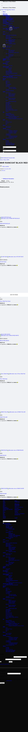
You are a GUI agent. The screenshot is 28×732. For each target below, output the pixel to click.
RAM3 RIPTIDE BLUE (5, 223)
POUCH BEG (11, 21)
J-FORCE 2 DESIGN (13, 130)
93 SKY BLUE (3, 261)
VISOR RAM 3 (12, 41)
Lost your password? (4, 664)
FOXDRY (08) (11, 26)
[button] (4, 11)
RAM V (7, 111)
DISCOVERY (8, 56)
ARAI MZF (8, 544)
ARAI (4, 34)
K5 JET (7, 540)
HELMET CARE (9, 19)
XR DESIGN (11, 54)
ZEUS (4, 139)
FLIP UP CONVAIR (10, 90)
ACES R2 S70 (9, 46)
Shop (5, 159)
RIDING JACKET (9, 29)
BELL (4, 60)
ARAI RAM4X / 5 (9, 37)
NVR (7, 100)
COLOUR (8, 61)
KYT (4, 79)
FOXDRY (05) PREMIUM (14, 27)
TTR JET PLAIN (12, 87)
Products (17, 510)
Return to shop (6, 59)
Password (2, 659)
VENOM (7, 89)
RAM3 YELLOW (3, 417)
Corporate (5, 14)
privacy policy (9, 680)
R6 (6, 124)
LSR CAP (11, 23)
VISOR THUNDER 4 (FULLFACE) (16, 118)
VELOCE (10, 65)
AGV (4, 31)
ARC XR (7, 561)
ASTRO (7, 58)
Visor (7, 22)
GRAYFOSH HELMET (8, 76)
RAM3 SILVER (3, 493)
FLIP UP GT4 (8, 106)
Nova (4, 125)
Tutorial (5, 21)
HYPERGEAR (9, 20)
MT (3, 112)
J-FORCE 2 (8, 129)
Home (1, 159)
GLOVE (7, 17)
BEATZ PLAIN (12, 99)
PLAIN (7, 62)
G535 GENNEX (9, 71)
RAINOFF (11, 25)
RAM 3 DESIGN (12, 39)
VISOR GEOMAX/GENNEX (11, 73)
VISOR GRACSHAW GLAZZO (15, 75)
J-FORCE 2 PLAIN (12, 131)
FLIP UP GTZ (8, 108)
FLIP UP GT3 (8, 105)
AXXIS (4, 59)
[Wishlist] (0, 297)
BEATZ (7, 97)
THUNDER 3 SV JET (10, 115)
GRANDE (8, 102)
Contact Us (5, 23)
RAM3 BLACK (3, 455)
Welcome (5, 13)
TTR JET (8, 86)
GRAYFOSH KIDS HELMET (12, 77)
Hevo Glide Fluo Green (5, 301)
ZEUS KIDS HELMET (10, 143)
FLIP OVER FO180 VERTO (11, 110)
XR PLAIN (11, 55)
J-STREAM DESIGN (13, 136)
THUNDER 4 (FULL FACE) (11, 117)
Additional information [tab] (8, 178)
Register (2, 683)
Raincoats (3, 170)
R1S (7, 121)
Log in (10, 661)
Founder (17, 508)
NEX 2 (7, 64)
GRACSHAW (6, 66)
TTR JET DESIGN (12, 88)
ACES (4, 552)
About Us (17, 506)
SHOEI (4, 128)
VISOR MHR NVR (12, 101)
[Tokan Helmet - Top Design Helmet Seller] (7, 9)
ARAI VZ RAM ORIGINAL (11, 35)
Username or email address (6, 657)
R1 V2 (7, 123)
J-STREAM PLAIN (12, 137)
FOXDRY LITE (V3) (13, 28)
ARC (4, 48)
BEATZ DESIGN (12, 98)
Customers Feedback (19, 513)
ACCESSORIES (6, 15)
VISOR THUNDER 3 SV (14, 116)
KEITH (4, 78)
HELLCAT (8, 82)
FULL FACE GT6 (9, 109)
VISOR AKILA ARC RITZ (14, 52)
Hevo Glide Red (3, 378)
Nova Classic (8, 126)
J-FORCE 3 (8, 134)
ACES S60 (8, 47)
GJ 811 (7, 140)
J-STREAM (8, 135)
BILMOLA (5, 63)
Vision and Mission (10, 18)
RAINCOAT (8, 24)
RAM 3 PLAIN (12, 40)
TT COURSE (8, 84)
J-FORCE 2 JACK (12, 133)
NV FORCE (8, 103)
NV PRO (7, 104)
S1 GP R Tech (9, 122)
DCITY (7, 81)
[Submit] (3, 148)
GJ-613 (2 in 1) (9, 142)
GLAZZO (7, 74)
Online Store (18, 509)
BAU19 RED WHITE (4, 340)
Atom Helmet (8, 113)
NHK (4, 119)
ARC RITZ (8, 49)
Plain (10, 70)
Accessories (6, 168)
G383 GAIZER (9, 67)
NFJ (6, 83)
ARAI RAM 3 (8, 38)
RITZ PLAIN (11, 51)
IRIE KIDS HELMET (10, 144)
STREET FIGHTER (10, 114)
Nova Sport (8, 127)
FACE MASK (8, 16)
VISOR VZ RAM (12, 43)
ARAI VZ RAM (9, 42)
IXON (10, 30)
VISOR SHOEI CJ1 (10, 138)
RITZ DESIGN (12, 50)
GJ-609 (7, 141)
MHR (4, 91)
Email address (3, 673)
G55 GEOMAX (9, 72)
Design (10, 69)
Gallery (16, 511)
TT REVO (8, 85)
